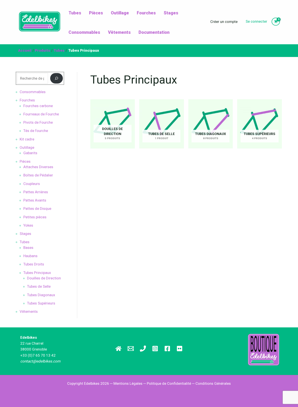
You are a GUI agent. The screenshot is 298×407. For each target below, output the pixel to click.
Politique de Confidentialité (169, 383)
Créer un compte (224, 21)
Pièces (96, 12)
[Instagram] (155, 348)
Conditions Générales (213, 383)
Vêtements (119, 32)
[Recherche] (56, 78)
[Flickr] (179, 348)
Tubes (75, 12)
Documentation (154, 32)
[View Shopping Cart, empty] (276, 22)
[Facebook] (167, 348)
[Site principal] (118, 348)
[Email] (131, 348)
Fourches (146, 12)
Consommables (84, 32)
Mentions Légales (127, 383)
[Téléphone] (143, 348)
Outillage (120, 12)
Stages (171, 12)
